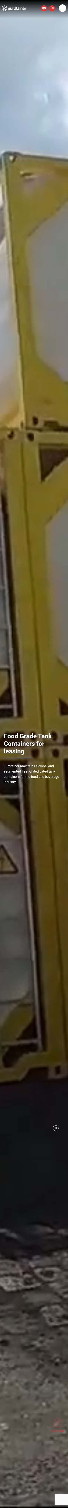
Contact (44, 8)
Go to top (58, 1431)
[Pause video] (56, 1128)
